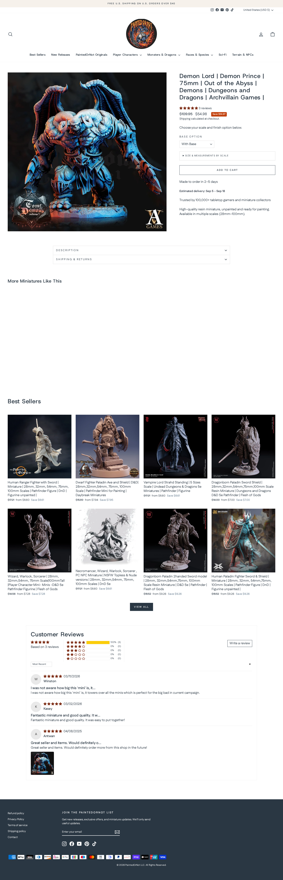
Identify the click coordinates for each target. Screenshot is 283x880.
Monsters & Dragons (162, 55)
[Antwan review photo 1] (42, 763)
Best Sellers (38, 55)
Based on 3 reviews (45, 647)
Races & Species (198, 55)
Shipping (184, 119)
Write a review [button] (239, 643)
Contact (13, 837)
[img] (53, 676)
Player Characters (126, 55)
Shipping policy (17, 831)
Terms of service (18, 825)
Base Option (190, 137)
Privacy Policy (16, 819)
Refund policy (16, 813)
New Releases (60, 55)
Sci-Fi (222, 55)
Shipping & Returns (74, 259)
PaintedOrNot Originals (91, 55)
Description (67, 250)
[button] (189, 108)
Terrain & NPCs (242, 55)
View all (141, 607)
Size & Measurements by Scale (207, 155)
